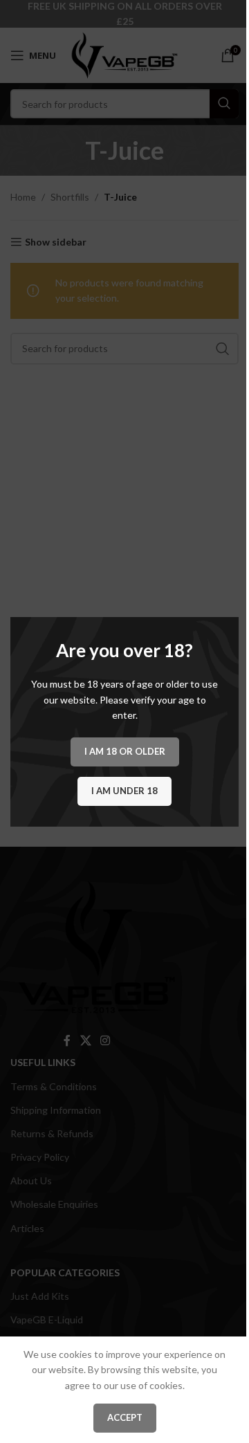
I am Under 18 (124, 790)
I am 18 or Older (124, 750)
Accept (124, 1417)
